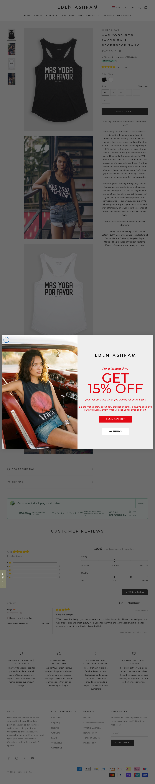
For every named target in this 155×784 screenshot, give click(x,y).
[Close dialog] (6, 340)
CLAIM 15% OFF (115, 419)
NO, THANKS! (115, 431)
